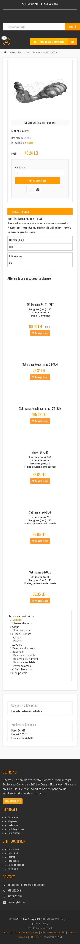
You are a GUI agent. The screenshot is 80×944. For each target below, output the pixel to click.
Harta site (13, 868)
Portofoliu (13, 825)
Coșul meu (13, 853)
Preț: (14, 153)
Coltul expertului (16, 829)
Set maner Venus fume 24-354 (40, 364)
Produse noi (13, 861)
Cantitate (20, 167)
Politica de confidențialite (53, 932)
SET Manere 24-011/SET (40, 304)
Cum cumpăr (14, 833)
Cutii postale (19, 673)
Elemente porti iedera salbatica (26, 711)
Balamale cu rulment (25, 659)
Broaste (18, 641)
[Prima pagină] (5, 52)
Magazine (12, 821)
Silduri (15, 627)
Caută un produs (16, 865)
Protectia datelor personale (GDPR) (21, 932)
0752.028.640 (14, 896)
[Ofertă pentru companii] (38, 189)
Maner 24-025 (18, 730)
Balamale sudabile (24, 655)
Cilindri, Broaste (21, 634)
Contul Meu (52, 4)
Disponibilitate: (18, 142)
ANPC (39, 937)
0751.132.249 (14, 890)
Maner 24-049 (40, 452)
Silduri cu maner (21, 630)
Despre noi (13, 817)
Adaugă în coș (39, 181)
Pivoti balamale (22, 666)
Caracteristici (20, 211)
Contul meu (13, 849)
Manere (36, 52)
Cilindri (17, 637)
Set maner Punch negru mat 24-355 (40, 408)
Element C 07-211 (19, 734)
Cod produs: (17, 138)
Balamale (18, 651)
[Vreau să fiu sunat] (29, 189)
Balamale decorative (24, 648)
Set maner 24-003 (40, 572)
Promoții (12, 857)
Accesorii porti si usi (19, 52)
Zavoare (17, 644)
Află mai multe (13, 801)
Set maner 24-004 (40, 512)
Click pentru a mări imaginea (41, 122)
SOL (32, 937)
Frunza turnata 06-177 (22, 738)
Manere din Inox (22, 623)
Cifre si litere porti (22, 669)
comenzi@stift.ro (16, 902)
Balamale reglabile (24, 662)
